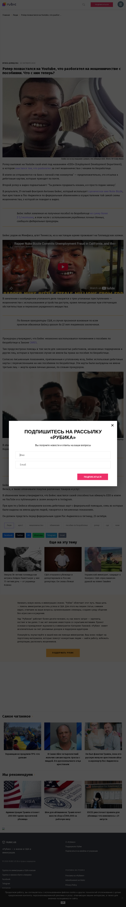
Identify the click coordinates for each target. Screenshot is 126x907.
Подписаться (93, 476)
